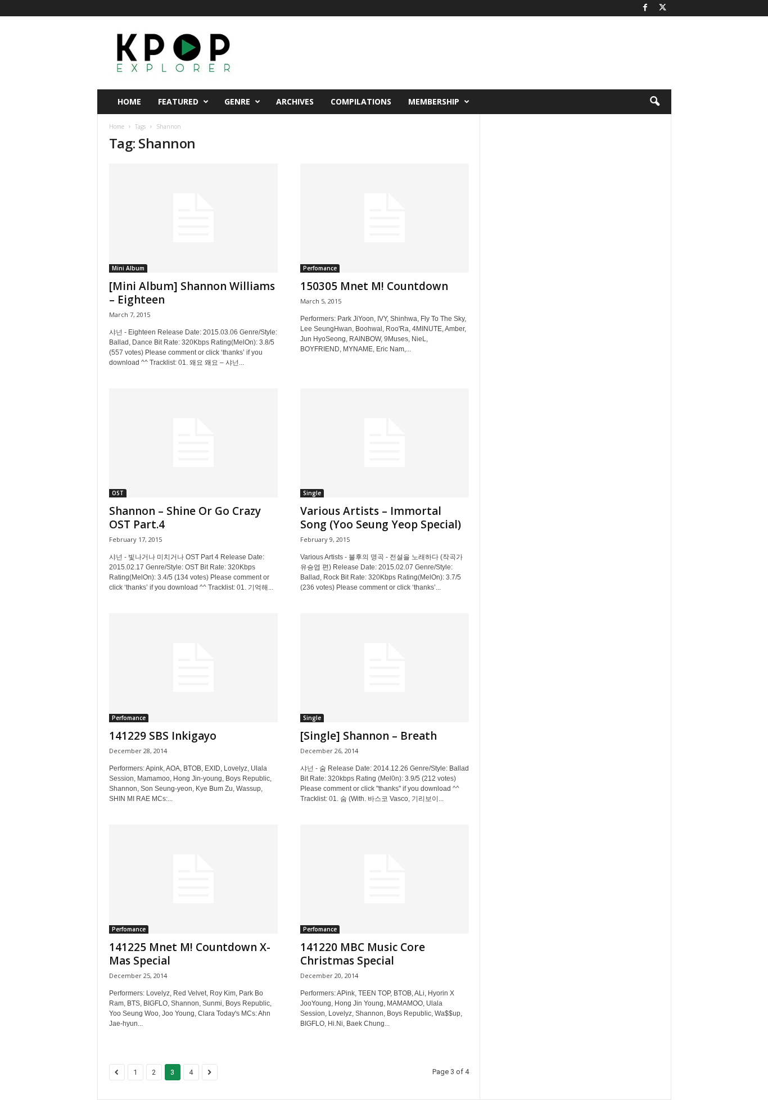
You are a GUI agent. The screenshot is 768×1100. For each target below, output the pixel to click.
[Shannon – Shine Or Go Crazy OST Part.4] (193, 442)
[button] (654, 101)
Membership (433, 101)
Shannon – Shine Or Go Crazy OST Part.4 (185, 518)
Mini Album (128, 268)
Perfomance (320, 268)
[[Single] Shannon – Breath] (384, 667)
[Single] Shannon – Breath (368, 735)
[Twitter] (663, 8)
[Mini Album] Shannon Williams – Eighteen (192, 293)
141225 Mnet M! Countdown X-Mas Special (189, 954)
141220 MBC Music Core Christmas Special (362, 954)
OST (118, 493)
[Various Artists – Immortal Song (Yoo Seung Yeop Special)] (384, 442)
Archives (295, 101)
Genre (237, 101)
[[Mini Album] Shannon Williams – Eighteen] (193, 218)
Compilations (361, 101)
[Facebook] (645, 8)
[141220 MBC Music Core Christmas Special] (384, 879)
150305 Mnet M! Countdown (374, 286)
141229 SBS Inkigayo (162, 735)
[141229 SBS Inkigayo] (193, 667)
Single (312, 493)
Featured (178, 101)
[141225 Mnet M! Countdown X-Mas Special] (193, 879)
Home (129, 101)
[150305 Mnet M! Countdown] (384, 218)
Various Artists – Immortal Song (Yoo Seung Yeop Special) (380, 518)
